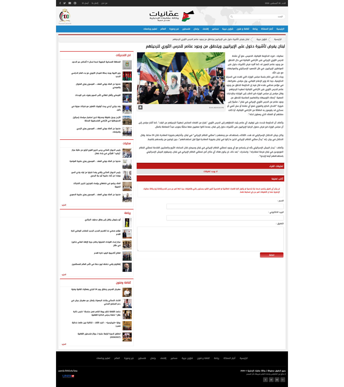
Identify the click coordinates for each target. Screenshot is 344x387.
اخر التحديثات (123, 55)
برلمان (196, 29)
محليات (127, 143)
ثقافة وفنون (123, 282)
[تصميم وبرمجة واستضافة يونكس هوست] (68, 377)
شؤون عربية (227, 29)
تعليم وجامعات (150, 29)
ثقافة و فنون (243, 29)
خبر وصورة (174, 29)
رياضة (255, 29)
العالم (163, 29)
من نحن (104, 3)
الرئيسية (280, 29)
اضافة (271, 255)
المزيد (64, 205)
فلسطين (186, 29)
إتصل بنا (95, 3)
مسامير (215, 29)
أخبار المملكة (267, 29)
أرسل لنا (85, 3)
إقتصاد (206, 29)
